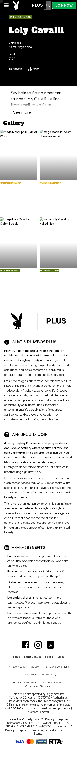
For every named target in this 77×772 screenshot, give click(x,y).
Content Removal (38, 712)
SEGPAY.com (19, 708)
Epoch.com (28, 701)
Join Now (64, 5)
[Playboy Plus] (28, 5)
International (20, 17)
